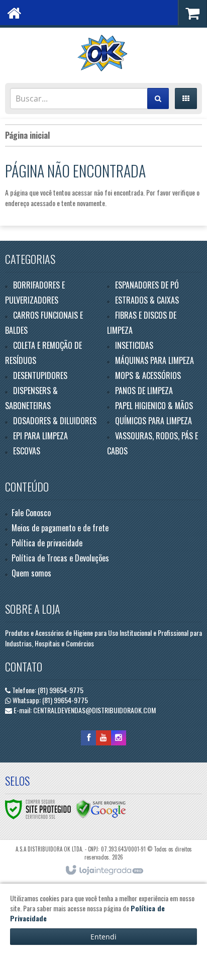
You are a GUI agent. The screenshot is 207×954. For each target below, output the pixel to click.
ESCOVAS (26, 451)
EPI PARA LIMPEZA (40, 436)
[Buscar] (158, 98)
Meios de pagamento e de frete (60, 528)
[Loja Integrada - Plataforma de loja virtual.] (104, 870)
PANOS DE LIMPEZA (144, 391)
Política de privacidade (47, 543)
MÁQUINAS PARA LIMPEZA (154, 360)
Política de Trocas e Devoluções (60, 558)
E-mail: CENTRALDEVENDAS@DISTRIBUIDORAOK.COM (84, 710)
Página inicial (27, 135)
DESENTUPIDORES (40, 375)
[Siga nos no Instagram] (118, 737)
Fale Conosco (31, 513)
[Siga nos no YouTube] (103, 737)
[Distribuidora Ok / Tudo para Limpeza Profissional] (103, 53)
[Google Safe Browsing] (101, 808)
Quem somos (31, 573)
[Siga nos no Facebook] (88, 737)
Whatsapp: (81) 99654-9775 (49, 700)
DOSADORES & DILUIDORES (54, 421)
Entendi (103, 936)
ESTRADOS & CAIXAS (147, 300)
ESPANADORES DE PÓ (147, 285)
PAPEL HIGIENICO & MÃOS (154, 406)
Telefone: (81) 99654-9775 (47, 690)
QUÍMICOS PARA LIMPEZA (153, 421)
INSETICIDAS (134, 345)
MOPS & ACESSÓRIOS (148, 375)
